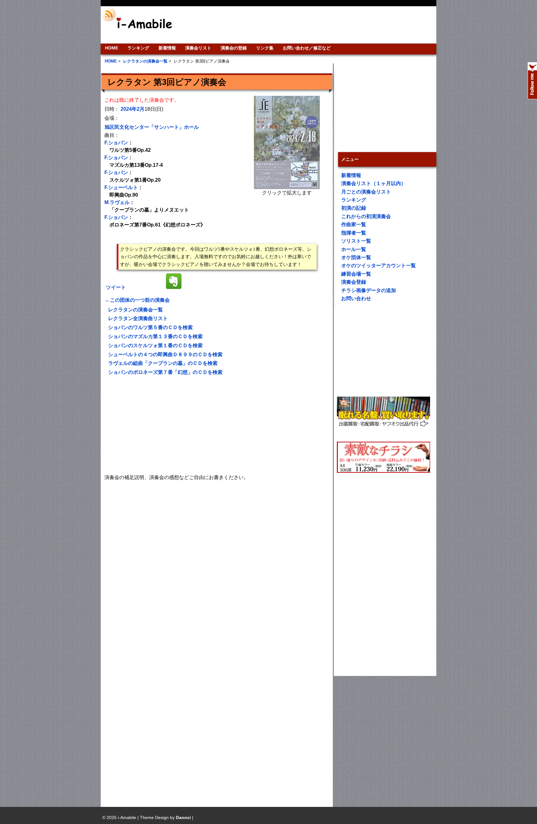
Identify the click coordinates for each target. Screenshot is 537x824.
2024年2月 (133, 109)
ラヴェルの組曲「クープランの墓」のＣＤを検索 (163, 363)
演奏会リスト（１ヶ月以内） (373, 183)
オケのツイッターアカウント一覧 (378, 265)
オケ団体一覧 (356, 257)
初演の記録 (353, 208)
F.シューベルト (121, 187)
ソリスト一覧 (356, 241)
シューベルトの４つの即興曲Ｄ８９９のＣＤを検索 (165, 354)
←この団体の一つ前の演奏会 (137, 300)
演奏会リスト (198, 47)
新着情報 (167, 47)
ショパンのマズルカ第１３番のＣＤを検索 (155, 336)
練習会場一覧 (356, 274)
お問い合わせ (356, 298)
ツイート (116, 287)
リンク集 (264, 47)
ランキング (138, 47)
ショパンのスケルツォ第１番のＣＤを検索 (155, 345)
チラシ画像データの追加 (368, 290)
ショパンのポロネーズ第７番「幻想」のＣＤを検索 (165, 372)
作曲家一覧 (353, 224)
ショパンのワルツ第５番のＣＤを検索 (150, 327)
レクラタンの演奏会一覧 (135, 309)
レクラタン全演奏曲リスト (138, 318)
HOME (111, 47)
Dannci (183, 817)
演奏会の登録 (234, 47)
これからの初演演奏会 (366, 216)
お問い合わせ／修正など (307, 47)
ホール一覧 (353, 249)
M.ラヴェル (117, 202)
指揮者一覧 (353, 232)
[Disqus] (216, 560)
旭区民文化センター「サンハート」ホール (151, 127)
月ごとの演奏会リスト (366, 191)
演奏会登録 (353, 282)
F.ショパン (116, 142)
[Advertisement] (311, 25)
